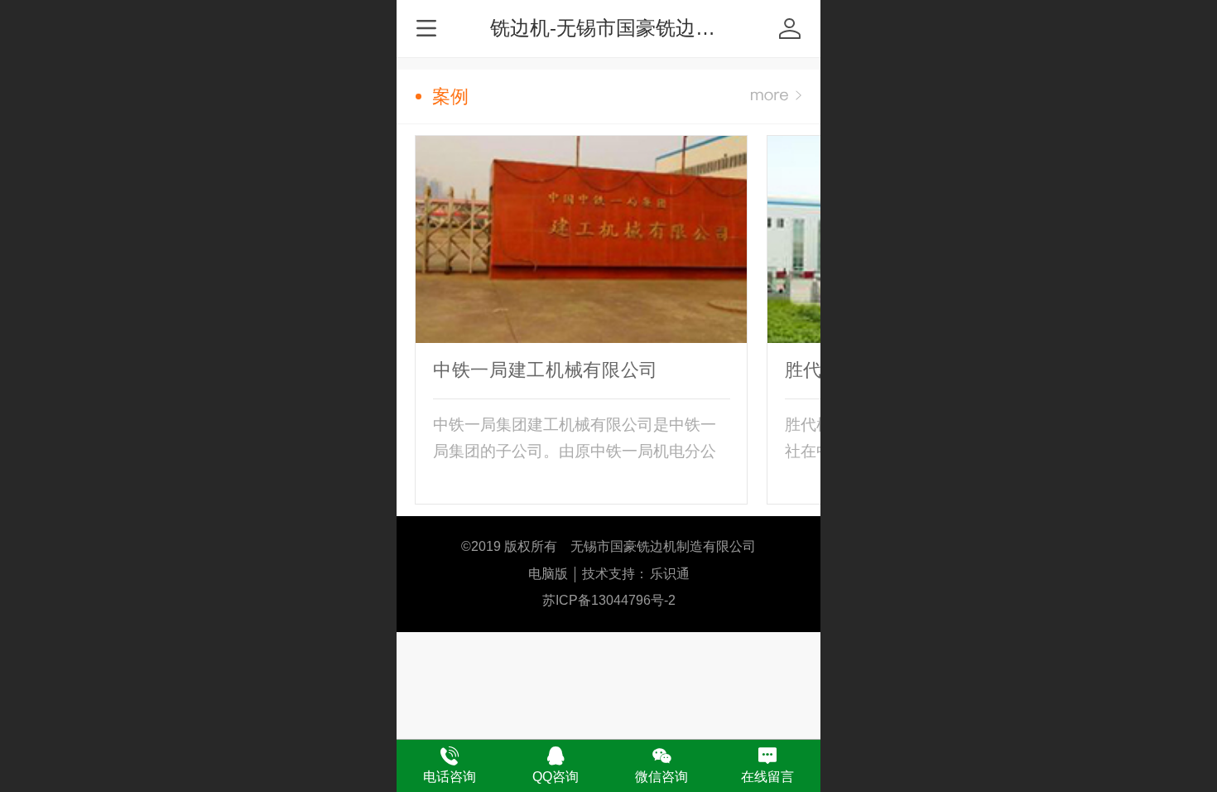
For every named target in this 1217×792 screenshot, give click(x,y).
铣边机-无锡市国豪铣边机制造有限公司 (662, 28)
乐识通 (670, 574)
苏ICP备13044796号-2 (609, 600)
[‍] (776, 96)
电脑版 (548, 574)
